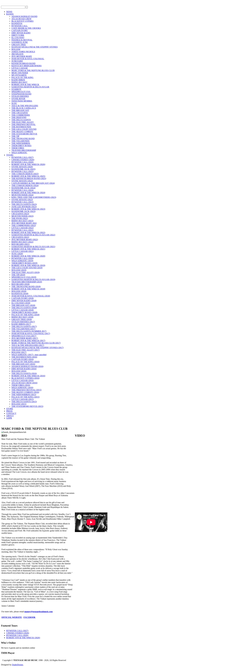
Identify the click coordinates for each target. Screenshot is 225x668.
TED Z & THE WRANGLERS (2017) (27, 345)
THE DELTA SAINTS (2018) (24, 308)
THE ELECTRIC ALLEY (22, 122)
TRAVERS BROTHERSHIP (23, 150)
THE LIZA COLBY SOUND (23, 129)
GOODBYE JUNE (19, 42)
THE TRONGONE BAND (23, 138)
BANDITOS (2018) (19, 293)
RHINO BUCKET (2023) (22, 221)
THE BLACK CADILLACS (23, 108)
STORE (9, 409)
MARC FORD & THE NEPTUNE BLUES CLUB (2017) (36, 343)
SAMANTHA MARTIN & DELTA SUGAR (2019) (33, 279)
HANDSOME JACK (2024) (23, 188)
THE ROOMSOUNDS (21, 127)
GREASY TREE (18, 44)
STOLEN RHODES (20, 96)
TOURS (9, 155)
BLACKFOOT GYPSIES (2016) (25, 378)
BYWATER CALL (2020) (22, 258)
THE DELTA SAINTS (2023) (24, 204)
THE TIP (15, 136)
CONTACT (11, 413)
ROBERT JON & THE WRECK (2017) (28, 340)
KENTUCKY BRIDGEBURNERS (26, 66)
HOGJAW (15, 49)
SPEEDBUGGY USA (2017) (23, 336)
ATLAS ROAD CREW (21, 19)
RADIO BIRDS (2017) (21, 324)
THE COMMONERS (20, 115)
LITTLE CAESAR (19, 68)
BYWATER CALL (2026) (22, 162)
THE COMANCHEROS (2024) (25, 185)
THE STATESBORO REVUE (24, 134)
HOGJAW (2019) (18, 270)
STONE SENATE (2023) (22, 199)
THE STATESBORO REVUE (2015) (27, 406)
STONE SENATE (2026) (22, 167)
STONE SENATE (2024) (22, 181)
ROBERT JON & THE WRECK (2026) (28, 164)
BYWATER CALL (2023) (22, 202)
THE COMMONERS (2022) (23, 225)
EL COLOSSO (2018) (20, 303)
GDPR (9, 418)
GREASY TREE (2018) (21, 319)
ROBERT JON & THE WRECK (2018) (28, 289)
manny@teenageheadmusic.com (38, 611)
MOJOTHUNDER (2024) (22, 195)
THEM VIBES (17, 148)
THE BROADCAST (20, 110)
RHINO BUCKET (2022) (22, 242)
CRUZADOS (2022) (20, 237)
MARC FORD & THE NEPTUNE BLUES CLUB (33, 70)
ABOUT (10, 416)
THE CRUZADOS (19, 113)
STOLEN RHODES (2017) (23, 322)
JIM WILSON (17, 54)
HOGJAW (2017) (18, 352)
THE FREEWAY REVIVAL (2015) (26, 390)
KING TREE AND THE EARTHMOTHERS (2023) (33, 197)
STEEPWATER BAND (21, 94)
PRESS (9, 411)
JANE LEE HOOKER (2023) (24, 207)
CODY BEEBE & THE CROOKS (26, 28)
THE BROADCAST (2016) (23, 364)
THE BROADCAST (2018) (23, 305)
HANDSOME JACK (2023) (23, 211)
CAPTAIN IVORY (19, 30)
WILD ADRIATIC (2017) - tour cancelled (28, 355)
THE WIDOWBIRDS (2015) (23, 394)
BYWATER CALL (19, 26)
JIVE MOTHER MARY (21, 56)
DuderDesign (17, 665)
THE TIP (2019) (18, 275)
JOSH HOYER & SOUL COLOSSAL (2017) (30, 333)
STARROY (16, 89)
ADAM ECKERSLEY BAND (24, 16)
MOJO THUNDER (19, 73)
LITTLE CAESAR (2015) (22, 399)
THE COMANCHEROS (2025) (25, 174)
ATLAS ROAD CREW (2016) (24, 383)
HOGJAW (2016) (18, 371)
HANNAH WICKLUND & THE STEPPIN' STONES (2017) (37, 347)
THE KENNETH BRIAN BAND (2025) (28, 178)
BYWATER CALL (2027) (22, 157)
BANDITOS (16, 23)
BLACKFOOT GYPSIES (22, 21)
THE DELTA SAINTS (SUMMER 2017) (28, 331)
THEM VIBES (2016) (20, 385)
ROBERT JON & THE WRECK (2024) (28, 192)
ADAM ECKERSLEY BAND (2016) (27, 366)
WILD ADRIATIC (19, 153)
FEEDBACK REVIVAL (21, 40)
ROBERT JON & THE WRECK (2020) (28, 256)
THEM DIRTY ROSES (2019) (24, 263)
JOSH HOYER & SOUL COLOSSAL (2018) (30, 296)
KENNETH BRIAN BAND (23, 63)
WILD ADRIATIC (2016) (22, 387)
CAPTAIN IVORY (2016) (22, 359)
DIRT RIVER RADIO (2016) (23, 369)
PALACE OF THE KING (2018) (25, 315)
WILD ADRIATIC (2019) (22, 261)
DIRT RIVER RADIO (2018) (23, 300)
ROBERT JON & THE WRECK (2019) (28, 265)
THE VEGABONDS (20, 141)
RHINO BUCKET (19, 82)
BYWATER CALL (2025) (22, 171)
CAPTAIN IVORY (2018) (22, 298)
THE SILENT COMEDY (22, 131)
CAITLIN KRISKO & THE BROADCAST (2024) (33, 183)
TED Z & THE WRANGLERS (24, 106)
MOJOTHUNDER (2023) (22, 216)
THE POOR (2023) (19, 218)
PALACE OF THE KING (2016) (25, 362)
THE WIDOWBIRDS (20, 143)
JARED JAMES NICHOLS (23, 52)
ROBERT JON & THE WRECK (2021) (28, 249)
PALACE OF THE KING (22, 77)
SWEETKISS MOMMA (21, 101)
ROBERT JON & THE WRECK (25, 84)
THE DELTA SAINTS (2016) (24, 373)
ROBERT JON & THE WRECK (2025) (28, 176)
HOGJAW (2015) (18, 404)
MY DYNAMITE (19, 75)
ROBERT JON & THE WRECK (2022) (28, 232)
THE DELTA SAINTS (21, 120)
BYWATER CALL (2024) (22, 190)
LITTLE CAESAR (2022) (22, 228)
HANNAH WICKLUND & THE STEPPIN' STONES (34, 47)
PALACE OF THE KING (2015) (25, 397)
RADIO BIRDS (18, 80)
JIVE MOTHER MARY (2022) (24, 239)
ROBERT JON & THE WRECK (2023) (28, 209)
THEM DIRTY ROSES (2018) (24, 312)
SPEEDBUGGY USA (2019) (23, 277)
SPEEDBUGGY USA (20, 91)
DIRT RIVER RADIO (20, 33)
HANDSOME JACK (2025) (23, 169)
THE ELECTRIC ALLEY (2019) (25, 272)
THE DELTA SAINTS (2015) (24, 401)
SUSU (14, 103)
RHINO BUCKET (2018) (22, 317)
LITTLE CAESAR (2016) (22, 380)
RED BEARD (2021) (20, 244)
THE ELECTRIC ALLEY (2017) (25, 350)
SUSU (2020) (17, 254)
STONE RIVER (18, 98)
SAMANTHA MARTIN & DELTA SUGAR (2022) (33, 235)
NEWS (9, 12)
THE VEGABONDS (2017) (23, 329)
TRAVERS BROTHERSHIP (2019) (26, 282)
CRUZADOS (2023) (20, 214)
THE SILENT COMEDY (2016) (25, 392)
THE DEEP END (18, 117)
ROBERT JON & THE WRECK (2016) (28, 376)
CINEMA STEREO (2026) (22, 160)
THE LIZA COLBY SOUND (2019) (26, 268)
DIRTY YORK (17, 35)
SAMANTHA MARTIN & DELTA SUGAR (30, 87)
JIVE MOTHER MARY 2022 (24, 223)
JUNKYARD (17, 61)
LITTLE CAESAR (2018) (22, 310)
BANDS (10, 14)
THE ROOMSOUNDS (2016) (24, 357)
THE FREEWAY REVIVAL (23, 124)
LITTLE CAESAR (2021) (22, 251)
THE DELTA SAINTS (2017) (24, 326)
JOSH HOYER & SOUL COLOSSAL (27, 59)
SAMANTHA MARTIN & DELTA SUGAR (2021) (33, 246)
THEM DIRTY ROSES (21, 145)
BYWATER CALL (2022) (22, 230)
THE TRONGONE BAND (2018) (26, 286)
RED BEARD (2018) (20, 284)
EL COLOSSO (17, 37)
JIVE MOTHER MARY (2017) (24, 338)
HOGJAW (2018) (18, 291)
